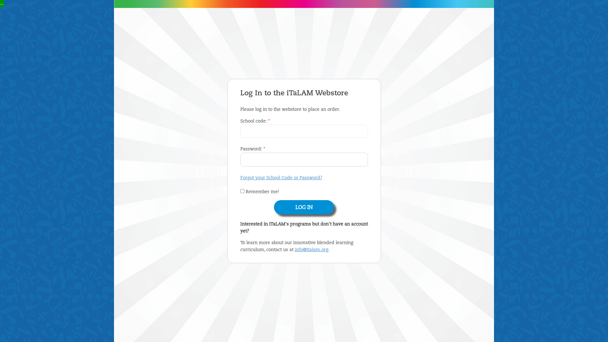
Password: (252, 149)
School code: (255, 121)
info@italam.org (311, 250)
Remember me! (261, 192)
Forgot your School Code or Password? (281, 178)
